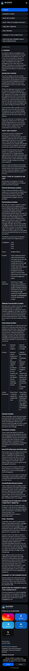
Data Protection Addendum (9, 646)
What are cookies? (9, 18)
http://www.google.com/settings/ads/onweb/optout (23, 405)
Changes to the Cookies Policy (13, 35)
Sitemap (4, 652)
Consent (5, 10)
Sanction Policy (6, 643)
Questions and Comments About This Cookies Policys (13, 40)
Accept (8, 664)
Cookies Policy (6, 645)
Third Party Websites (9, 26)
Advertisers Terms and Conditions (11, 650)
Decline (21, 664)
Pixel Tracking (7, 31)
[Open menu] (26, 3)
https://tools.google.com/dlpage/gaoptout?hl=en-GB (19, 295)
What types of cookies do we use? (14, 22)
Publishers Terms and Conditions (11, 648)
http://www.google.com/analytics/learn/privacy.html (19, 287)
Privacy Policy (6, 641)
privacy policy (16, 667)
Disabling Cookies (8, 14)
